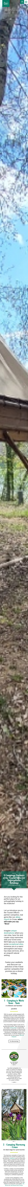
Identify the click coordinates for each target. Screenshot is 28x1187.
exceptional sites (16, 944)
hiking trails (13, 1028)
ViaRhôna (12, 1158)
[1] (13, 1141)
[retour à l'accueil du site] (5, 3)
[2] (14, 1141)
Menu (26, 2)
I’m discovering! (14, 1041)
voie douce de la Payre (16, 1185)
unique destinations (10, 932)
